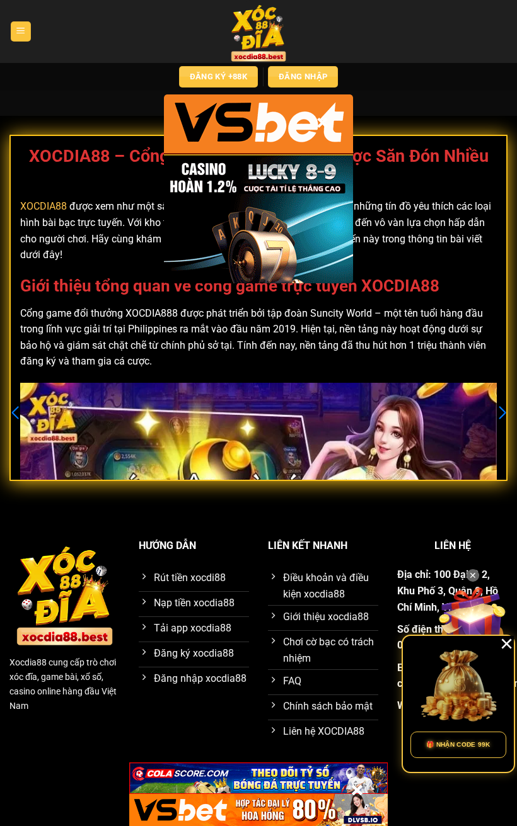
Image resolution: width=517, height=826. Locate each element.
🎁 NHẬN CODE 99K (458, 744)
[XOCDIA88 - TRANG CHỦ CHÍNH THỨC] (258, 31)
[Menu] (21, 31)
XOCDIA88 (43, 206)
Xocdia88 (28, 662)
